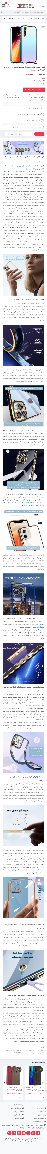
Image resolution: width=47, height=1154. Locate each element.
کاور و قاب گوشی (40, 1052)
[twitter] (19, 1133)
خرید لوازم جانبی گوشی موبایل (29, 19)
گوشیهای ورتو (37, 627)
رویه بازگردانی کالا (16, 1108)
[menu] (43, 6)
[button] (42, 1082)
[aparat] (14, 1133)
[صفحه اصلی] (43, 19)
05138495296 (37, 1121)
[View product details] (43, 1098)
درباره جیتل (41, 1112)
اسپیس (41, 74)
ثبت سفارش (18, 1118)
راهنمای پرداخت (17, 1112)
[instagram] (33, 1133)
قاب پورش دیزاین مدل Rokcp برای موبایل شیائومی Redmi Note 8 (35, 1089)
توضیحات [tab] (39, 134)
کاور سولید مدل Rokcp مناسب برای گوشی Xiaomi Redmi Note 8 (13, 1089)
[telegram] (38, 1133)
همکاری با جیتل (39, 1118)
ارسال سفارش (18, 1115)
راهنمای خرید (18, 1105)
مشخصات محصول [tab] (24, 134)
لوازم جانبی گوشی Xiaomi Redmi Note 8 (13, 1052)
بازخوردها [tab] (10, 134)
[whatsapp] (28, 1133)
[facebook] (23, 1133)
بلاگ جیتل (41, 1115)
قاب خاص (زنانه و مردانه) (29, 1052)
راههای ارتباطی (40, 1108)
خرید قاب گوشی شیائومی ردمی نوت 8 (24, 166)
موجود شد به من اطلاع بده (33, 89)
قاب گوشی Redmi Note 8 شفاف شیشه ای (28, 503)
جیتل (43, 1105)
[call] (9, 1133)
